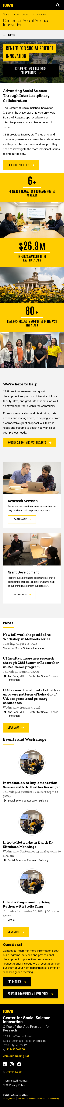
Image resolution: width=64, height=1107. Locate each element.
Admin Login (14, 1071)
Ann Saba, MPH (16, 676)
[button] (57, 5)
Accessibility (53, 1099)
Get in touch (15, 981)
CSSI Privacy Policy (14, 1085)
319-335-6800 (15, 1049)
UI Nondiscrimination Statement (31, 1099)
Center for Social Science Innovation (26, 23)
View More (14, 727)
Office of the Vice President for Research (24, 14)
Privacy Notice (9, 1099)
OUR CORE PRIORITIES (19, 165)
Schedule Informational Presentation (28, 993)
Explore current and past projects (27, 442)
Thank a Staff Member (15, 1080)
